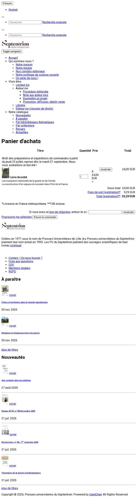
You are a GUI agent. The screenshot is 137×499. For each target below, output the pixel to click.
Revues (20, 129)
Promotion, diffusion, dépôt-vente (44, 102)
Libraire (20, 105)
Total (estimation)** (108, 196)
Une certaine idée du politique (16, 380)
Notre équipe (24, 68)
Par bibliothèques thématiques (35, 122)
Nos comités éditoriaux (30, 71)
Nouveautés (23, 115)
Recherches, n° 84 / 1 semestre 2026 (19, 442)
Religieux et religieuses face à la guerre (20, 333)
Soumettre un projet (35, 98)
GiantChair (95, 494)
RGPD (12, 271)
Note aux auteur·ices (35, 95)
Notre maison (24, 64)
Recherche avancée (54, 22)
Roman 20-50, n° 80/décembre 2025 (18, 411)
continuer (16, 245)
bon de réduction (59, 212)
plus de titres (9, 349)
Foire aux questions (21, 261)
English (13, 9)
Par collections (25, 125)
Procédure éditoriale (35, 91)
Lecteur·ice (22, 85)
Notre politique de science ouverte (37, 74)
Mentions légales (19, 268)
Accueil (13, 58)
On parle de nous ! (27, 78)
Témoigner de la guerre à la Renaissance (21, 473)
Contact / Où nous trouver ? (25, 258)
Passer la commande (45, 217)
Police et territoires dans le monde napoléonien (24, 302)
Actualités (22, 132)
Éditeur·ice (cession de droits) (34, 108)
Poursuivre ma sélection (16, 217)
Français (7, 3)
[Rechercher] (2, 16)
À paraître (22, 118)
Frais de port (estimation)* (104, 192)
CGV (11, 264)
